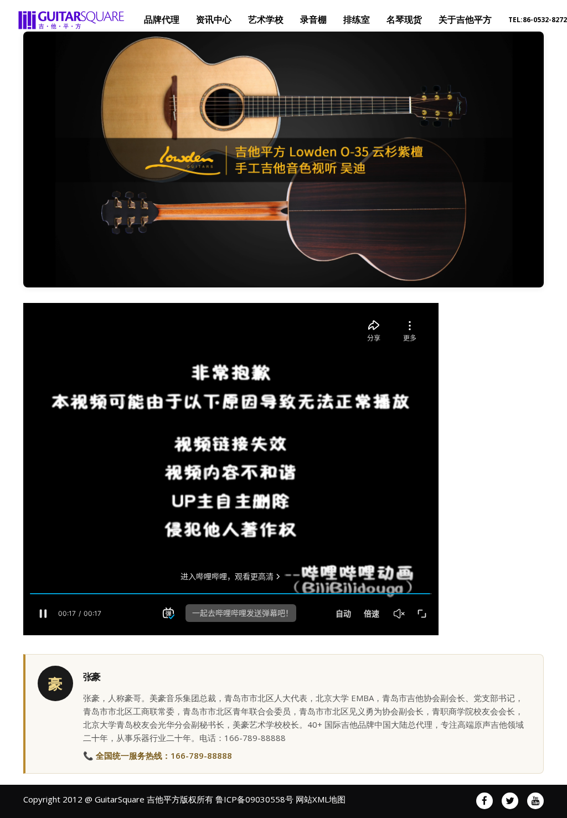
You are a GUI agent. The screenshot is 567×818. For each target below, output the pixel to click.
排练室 (356, 19)
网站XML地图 (321, 799)
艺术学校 (266, 19)
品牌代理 (161, 19)
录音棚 (313, 19)
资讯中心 (213, 19)
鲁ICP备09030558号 (254, 799)
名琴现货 (404, 19)
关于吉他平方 (465, 19)
